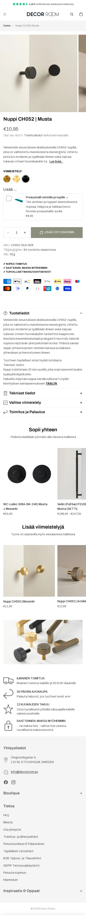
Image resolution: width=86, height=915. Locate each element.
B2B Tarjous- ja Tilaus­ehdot (22, 858)
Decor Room (47, 908)
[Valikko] (5, 14)
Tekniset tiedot (22, 393)
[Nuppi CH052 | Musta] (25, 178)
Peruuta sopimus (14, 872)
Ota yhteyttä (12, 829)
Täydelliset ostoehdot (18, 851)
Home (6, 25)
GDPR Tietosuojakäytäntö (21, 865)
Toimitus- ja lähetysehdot (20, 836)
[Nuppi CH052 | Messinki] (16, 178)
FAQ (6, 815)
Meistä (8, 822)
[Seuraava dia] (78, 481)
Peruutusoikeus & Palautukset (23, 843)
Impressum (10, 879)
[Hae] (71, 14)
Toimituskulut (33, 135)
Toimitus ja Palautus (27, 412)
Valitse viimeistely (25, 402)
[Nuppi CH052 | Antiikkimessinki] (6, 178)
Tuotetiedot (19, 313)
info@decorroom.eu (24, 771)
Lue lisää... (56, 161)
